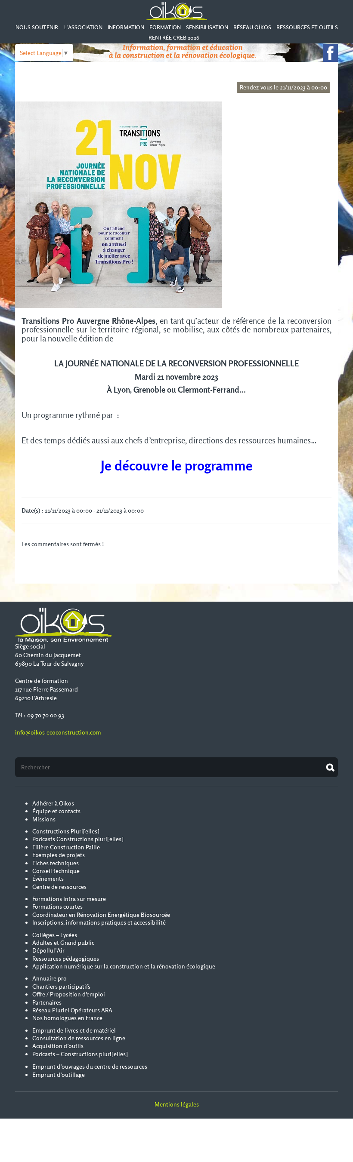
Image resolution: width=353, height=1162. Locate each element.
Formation (165, 27)
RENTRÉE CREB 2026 (174, 37)
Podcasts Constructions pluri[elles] (78, 839)
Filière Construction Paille (66, 847)
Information (126, 27)
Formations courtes (57, 906)
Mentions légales (177, 1104)
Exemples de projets (58, 855)
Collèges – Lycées (54, 935)
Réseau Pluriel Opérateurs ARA (72, 1010)
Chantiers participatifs (61, 986)
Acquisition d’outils (58, 1046)
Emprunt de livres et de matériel (74, 1030)
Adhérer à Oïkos (53, 803)
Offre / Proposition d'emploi (68, 994)
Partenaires (47, 1002)
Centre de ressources (59, 887)
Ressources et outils (307, 27)
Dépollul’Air (48, 950)
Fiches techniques (55, 863)
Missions (44, 819)
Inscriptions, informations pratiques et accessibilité (99, 922)
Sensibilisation (207, 27)
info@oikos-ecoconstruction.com (58, 732)
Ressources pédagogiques (65, 958)
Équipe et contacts (56, 811)
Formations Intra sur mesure (69, 899)
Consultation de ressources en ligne (78, 1038)
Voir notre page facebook (330, 53)
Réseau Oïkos (252, 27)
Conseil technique (56, 871)
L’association (82, 27)
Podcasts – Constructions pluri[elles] (80, 1054)
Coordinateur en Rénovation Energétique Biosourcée (101, 915)
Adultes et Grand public (63, 943)
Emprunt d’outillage (58, 1075)
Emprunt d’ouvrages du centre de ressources (89, 1066)
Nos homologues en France (67, 1018)
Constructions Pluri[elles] (65, 831)
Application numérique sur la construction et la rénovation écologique (123, 966)
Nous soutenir (36, 27)
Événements (48, 878)
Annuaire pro (49, 978)
